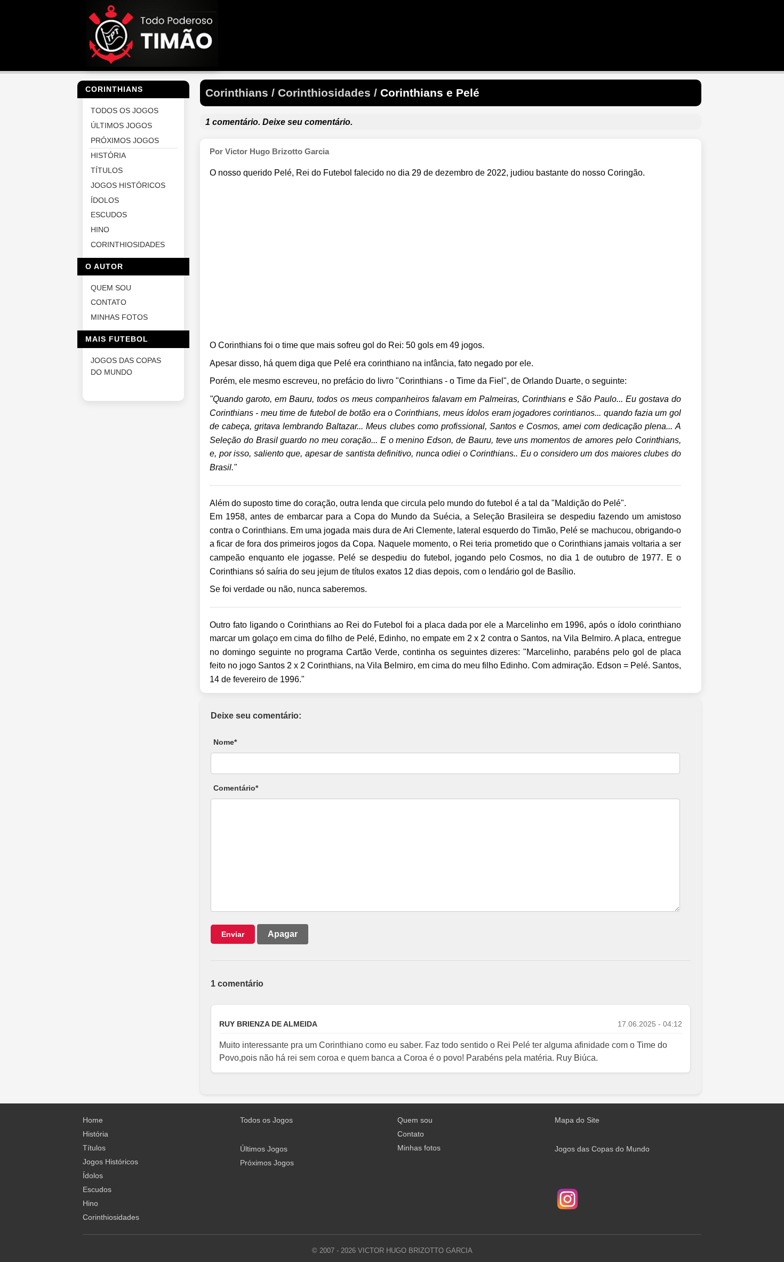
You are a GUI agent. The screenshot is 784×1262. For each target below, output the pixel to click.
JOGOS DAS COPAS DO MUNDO (126, 366)
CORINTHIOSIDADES (128, 244)
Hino (90, 1203)
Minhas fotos (419, 1147)
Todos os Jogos (266, 1120)
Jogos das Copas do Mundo (602, 1149)
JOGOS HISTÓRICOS (128, 185)
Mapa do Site (577, 1120)
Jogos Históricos (110, 1161)
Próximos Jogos (267, 1162)
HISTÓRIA (108, 156)
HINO (100, 230)
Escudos (97, 1189)
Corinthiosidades (111, 1217)
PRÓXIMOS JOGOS (125, 140)
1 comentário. (232, 122)
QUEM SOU (111, 287)
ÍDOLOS (105, 200)
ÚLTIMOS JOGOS (121, 125)
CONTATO (108, 302)
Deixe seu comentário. (307, 122)
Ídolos (93, 1175)
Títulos (94, 1147)
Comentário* (235, 788)
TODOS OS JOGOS (124, 111)
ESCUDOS (109, 215)
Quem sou (415, 1120)
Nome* (225, 742)
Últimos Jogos (263, 1149)
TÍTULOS (107, 171)
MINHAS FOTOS (119, 317)
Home (93, 1120)
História (95, 1134)
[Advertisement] (445, 259)
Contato (410, 1134)
